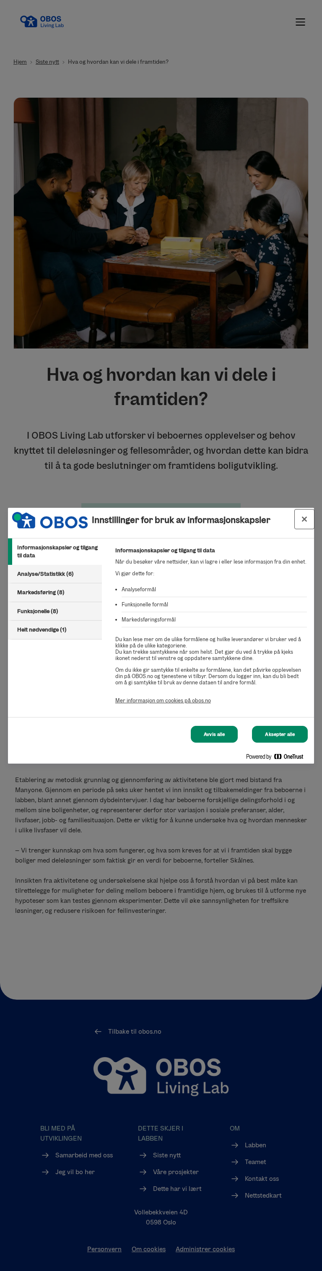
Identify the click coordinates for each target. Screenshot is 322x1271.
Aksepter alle (280, 734)
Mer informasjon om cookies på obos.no (163, 700)
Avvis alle (214, 734)
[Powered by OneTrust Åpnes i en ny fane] (278, 758)
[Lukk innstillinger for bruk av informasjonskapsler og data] (304, 519)
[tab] (55, 551)
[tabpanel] (211, 630)
